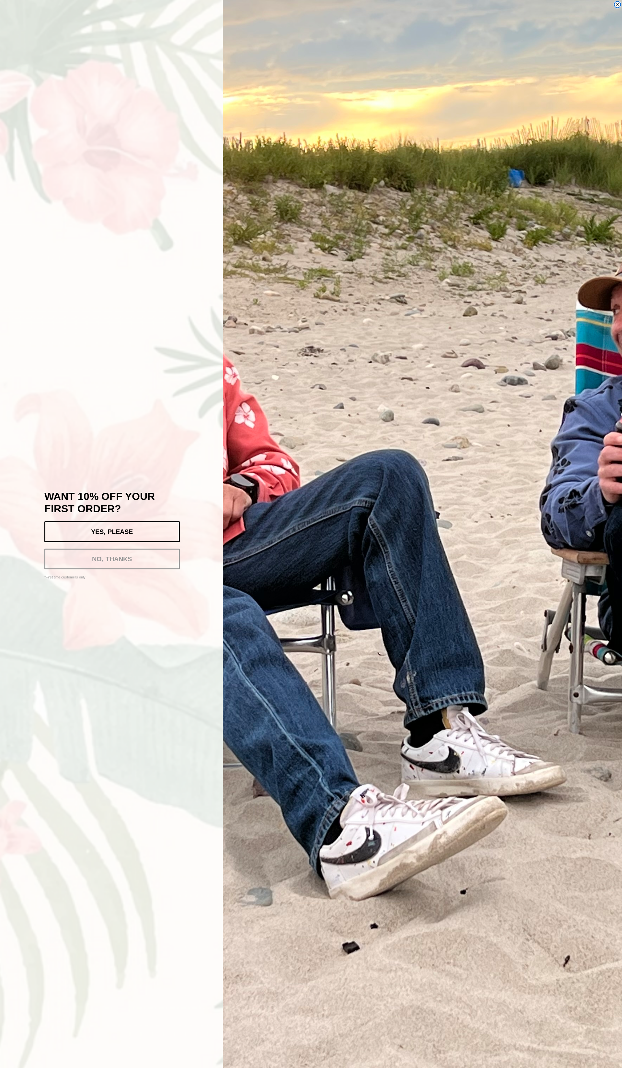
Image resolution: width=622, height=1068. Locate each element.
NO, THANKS (112, 559)
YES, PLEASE (112, 531)
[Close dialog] (617, 4)
